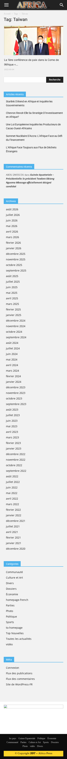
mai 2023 (11, 426)
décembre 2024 (15, 320)
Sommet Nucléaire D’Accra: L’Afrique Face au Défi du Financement (34, 137)
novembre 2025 (15, 259)
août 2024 (12, 343)
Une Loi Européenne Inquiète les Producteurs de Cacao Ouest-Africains (33, 126)
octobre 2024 (14, 331)
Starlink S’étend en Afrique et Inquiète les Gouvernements (29, 103)
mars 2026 (12, 237)
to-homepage (14, 627)
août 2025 (12, 276)
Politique (11, 616)
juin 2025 (11, 287)
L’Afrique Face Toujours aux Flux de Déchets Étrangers (31, 149)
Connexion (12, 667)
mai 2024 (11, 359)
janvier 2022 (13, 515)
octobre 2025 (14, 265)
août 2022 (12, 476)
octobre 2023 (14, 398)
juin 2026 (11, 220)
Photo (9, 611)
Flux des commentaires (20, 679)
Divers (10, 583)
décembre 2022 (15, 454)
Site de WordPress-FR (19, 684)
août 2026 (12, 209)
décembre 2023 (15, 387)
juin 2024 (11, 354)
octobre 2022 (14, 465)
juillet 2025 (13, 281)
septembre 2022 (16, 470)
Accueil (7, 14)
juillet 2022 (13, 482)
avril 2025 (12, 298)
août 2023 (12, 409)
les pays (12, 738)
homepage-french (17, 600)
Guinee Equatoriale (26, 738)
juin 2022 (11, 487)
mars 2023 (12, 437)
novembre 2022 (15, 459)
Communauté (14, 572)
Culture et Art (14, 577)
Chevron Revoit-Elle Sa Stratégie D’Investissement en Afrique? (34, 114)
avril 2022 (12, 498)
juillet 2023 (13, 415)
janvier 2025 (13, 315)
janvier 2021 (13, 543)
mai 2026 (11, 226)
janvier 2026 (13, 248)
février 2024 (13, 376)
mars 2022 (12, 504)
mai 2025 (11, 292)
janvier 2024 (13, 381)
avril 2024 (12, 365)
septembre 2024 (16, 337)
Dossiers (11, 588)
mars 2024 (12, 370)
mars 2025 (12, 304)
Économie (12, 594)
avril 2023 (12, 432)
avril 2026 (12, 231)
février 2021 (13, 537)
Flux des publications (19, 673)
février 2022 (13, 509)
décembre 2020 (15, 548)
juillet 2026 (13, 215)
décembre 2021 (15, 521)
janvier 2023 (13, 448)
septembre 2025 (16, 270)
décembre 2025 (15, 254)
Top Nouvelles (15, 633)
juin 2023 (11, 420)
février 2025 (13, 309)
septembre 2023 (16, 404)
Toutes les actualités (18, 639)
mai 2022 (11, 493)
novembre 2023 (15, 393)
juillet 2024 (13, 348)
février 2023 (13, 443)
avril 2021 (12, 532)
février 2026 (13, 242)
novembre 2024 (15, 326)
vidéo (9, 644)
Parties (10, 605)
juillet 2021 (13, 526)
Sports (10, 622)
